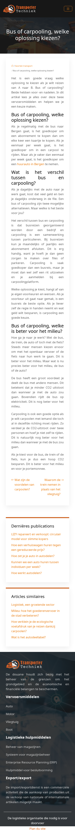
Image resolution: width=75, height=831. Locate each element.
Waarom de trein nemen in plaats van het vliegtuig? (50, 487)
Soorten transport (23, 65)
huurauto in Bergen (30, 164)
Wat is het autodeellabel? (28, 637)
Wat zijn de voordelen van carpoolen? (24, 484)
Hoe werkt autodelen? (26, 573)
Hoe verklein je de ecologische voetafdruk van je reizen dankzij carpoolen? (33, 626)
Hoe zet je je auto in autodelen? (32, 556)
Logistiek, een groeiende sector (33, 605)
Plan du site (37, 829)
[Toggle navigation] (68, 9)
